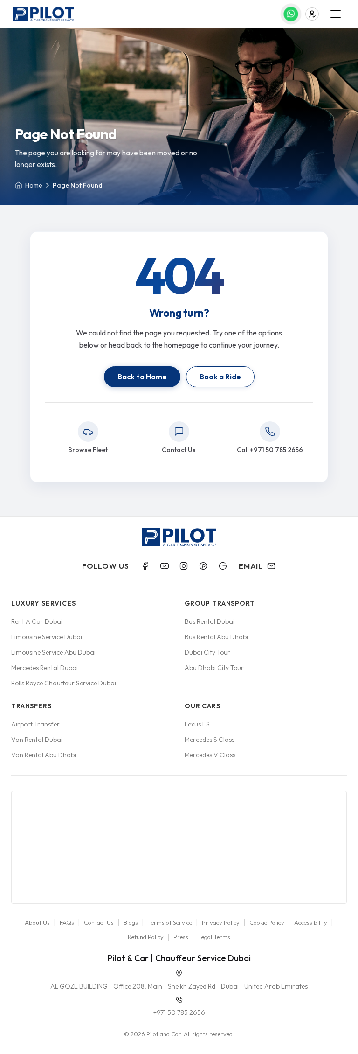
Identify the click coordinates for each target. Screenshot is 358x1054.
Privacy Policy (221, 922)
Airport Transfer (35, 724)
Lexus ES (197, 724)
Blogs (131, 922)
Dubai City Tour (207, 652)
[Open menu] (335, 14)
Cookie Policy (266, 922)
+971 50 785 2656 (179, 1012)
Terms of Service (170, 922)
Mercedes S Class (209, 739)
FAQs (67, 922)
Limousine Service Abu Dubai (53, 652)
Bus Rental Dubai (209, 621)
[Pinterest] (203, 566)
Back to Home (142, 376)
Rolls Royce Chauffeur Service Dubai (63, 683)
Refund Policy (146, 937)
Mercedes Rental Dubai (44, 667)
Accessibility (310, 922)
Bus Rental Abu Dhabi (216, 637)
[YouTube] (164, 566)
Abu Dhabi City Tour (214, 667)
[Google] (222, 566)
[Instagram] (183, 566)
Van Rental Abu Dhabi (43, 755)
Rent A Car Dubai (36, 621)
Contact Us (99, 922)
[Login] (312, 14)
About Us (37, 922)
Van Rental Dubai (36, 739)
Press (180, 937)
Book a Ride (220, 376)
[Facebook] (145, 566)
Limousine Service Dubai (46, 637)
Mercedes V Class (210, 755)
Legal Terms (214, 937)
